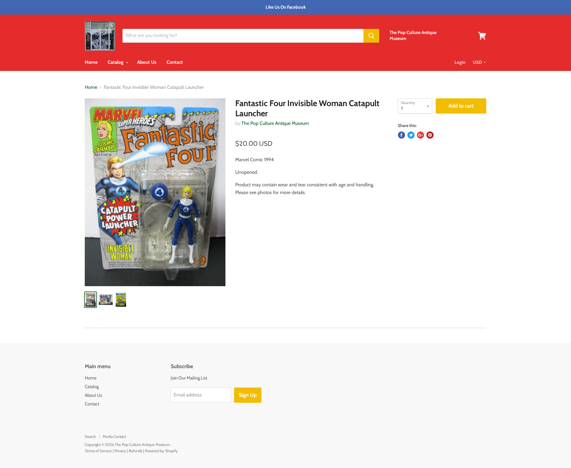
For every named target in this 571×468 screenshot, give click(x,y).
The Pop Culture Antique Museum (275, 123)
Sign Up (248, 395)
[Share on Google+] (420, 135)
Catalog (116, 62)
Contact (175, 62)
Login (459, 62)
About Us (146, 62)
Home (91, 62)
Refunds (135, 450)
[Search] (371, 36)
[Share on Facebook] (401, 135)
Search (90, 436)
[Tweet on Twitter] (411, 135)
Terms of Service (98, 450)
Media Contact (114, 436)
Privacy (120, 450)
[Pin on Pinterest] (430, 135)
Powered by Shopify (161, 450)
